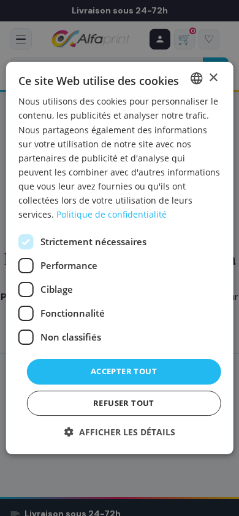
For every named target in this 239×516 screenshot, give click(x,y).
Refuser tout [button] (123, 402)
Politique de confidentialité (111, 214)
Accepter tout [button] (124, 371)
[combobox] (196, 78)
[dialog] (119, 258)
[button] (119, 432)
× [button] (213, 78)
